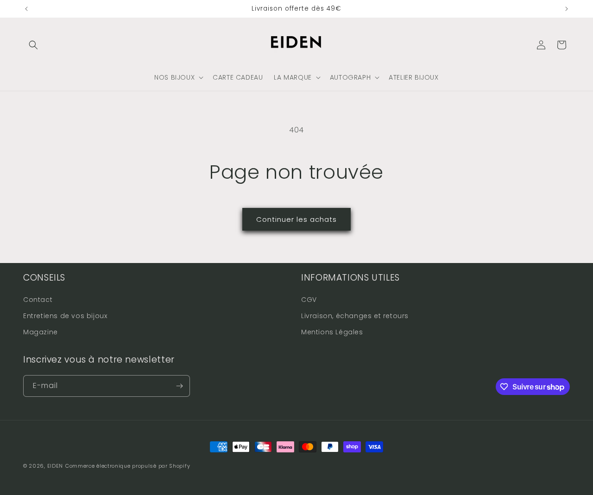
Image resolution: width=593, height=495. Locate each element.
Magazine (40, 332)
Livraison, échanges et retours (355, 315)
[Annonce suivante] (566, 9)
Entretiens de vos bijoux (65, 315)
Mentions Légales (332, 332)
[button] (33, 45)
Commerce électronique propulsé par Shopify (127, 466)
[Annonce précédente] (26, 9)
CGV (309, 299)
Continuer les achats (296, 219)
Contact (37, 299)
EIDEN (55, 466)
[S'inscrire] (179, 386)
